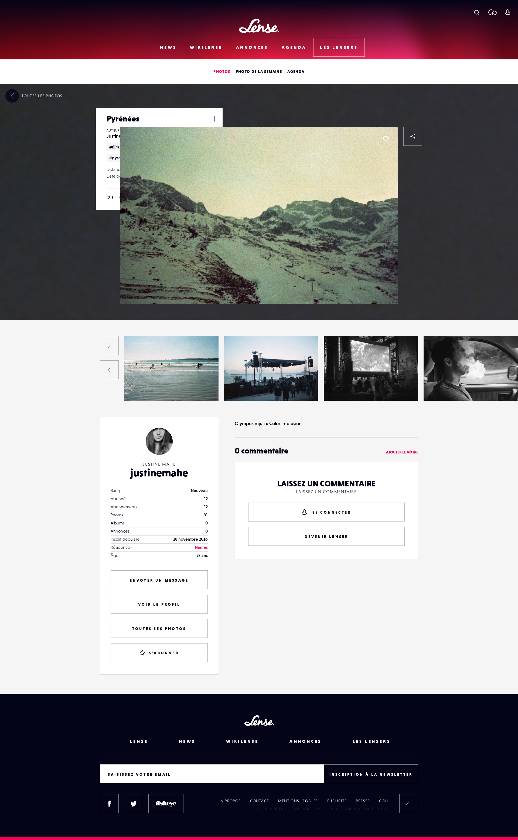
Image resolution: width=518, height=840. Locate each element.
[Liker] (385, 139)
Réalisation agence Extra (359, 809)
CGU (383, 801)
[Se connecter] (507, 12)
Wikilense (206, 47)
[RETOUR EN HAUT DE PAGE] (408, 803)
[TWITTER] (133, 803)
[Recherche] (477, 12)
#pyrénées (119, 157)
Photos (221, 71)
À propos (231, 801)
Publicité (337, 801)
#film (114, 146)
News (168, 47)
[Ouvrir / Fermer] (214, 119)
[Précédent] (109, 369)
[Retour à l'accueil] (259, 26)
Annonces (252, 47)
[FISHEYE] (165, 803)
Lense (139, 741)
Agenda (294, 47)
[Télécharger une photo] (492, 12)
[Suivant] (109, 345)
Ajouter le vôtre (402, 452)
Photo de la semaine (259, 71)
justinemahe (159, 472)
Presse (363, 801)
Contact (259, 801)
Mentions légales (298, 801)
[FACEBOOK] (109, 803)
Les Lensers (339, 47)
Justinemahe (41, 389)
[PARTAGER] (412, 136)
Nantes (201, 547)
